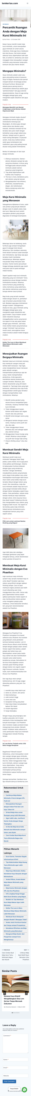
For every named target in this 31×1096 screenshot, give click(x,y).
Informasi (6, 24)
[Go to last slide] (4, 993)
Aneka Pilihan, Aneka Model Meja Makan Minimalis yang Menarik (14, 882)
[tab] (12, 1012)
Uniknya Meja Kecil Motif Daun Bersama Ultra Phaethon (23, 954)
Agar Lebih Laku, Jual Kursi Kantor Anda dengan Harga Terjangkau (14, 821)
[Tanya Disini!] (24, 1089)
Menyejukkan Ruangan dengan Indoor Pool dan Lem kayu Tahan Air (14, 806)
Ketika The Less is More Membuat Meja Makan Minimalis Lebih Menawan (14, 344)
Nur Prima (7, 39)
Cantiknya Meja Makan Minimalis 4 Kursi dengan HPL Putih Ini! (14, 798)
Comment (7, 1035)
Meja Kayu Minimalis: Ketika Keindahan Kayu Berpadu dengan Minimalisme (15, 873)
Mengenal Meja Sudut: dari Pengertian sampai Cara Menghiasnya (14, 936)
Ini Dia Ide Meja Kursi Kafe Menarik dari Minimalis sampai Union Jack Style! (14, 829)
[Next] (26, 993)
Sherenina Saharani (11, 1007)
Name (6, 1059)
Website (6, 1076)
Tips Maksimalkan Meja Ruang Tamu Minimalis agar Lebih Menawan (15, 865)
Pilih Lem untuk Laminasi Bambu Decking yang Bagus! (14, 522)
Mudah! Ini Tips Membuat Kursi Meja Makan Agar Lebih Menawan (14, 902)
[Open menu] (27, 3)
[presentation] (15, 984)
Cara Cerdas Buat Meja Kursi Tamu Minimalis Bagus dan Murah (15, 838)
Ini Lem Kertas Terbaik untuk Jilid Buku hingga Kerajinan (14, 744)
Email (5, 1068)
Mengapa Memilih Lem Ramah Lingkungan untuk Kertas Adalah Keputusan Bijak (14, 109)
